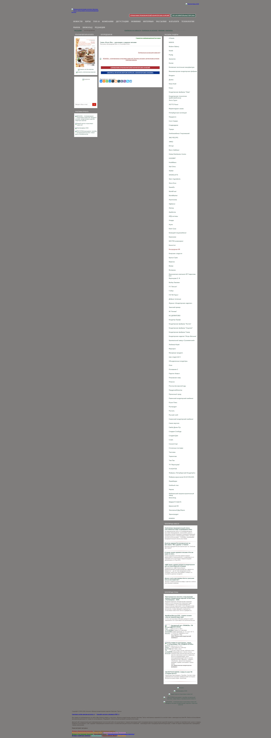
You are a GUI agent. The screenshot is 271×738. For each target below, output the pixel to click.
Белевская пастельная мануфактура (181, 67)
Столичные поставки (176, 448)
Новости (77, 21)
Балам (171, 63)
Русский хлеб (173, 415)
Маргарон (172, 349)
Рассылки (161, 21)
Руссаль (171, 411)
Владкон (172, 75)
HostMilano (172, 162)
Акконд (171, 208)
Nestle (171, 50)
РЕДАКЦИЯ (100, 27)
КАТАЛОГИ (174, 21)
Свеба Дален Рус (175, 427)
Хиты (88, 21)
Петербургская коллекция (178, 113)
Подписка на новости (132, 30)
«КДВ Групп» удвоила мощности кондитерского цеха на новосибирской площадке (180, 565)
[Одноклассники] (104, 81)
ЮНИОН (172, 518)
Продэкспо (172, 117)
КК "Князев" (173, 311)
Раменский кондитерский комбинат (181, 398)
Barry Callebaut (174, 150)
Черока (171, 489)
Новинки (136, 21)
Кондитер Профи (175, 320)
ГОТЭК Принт (173, 295)
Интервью (148, 21)
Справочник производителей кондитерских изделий (149, 15)
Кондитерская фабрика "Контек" (180, 324)
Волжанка (172, 270)
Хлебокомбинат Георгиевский (179, 133)
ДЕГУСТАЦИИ (122, 21)
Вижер (171, 266)
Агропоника (173, 200)
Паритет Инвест (174, 373)
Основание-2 (173, 369)
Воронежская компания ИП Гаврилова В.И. (182, 274)
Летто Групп (173, 100)
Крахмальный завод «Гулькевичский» (182, 340)
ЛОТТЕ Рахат (173, 104)
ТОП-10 (96, 21)
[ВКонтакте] (101, 81)
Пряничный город (175, 394)
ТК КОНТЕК (173, 469)
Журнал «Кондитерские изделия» (180, 303)
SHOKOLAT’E (173, 175)
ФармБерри (173, 481)
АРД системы (173, 216)
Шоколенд (172, 498)
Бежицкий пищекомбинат (177, 233)
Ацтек (171, 224)
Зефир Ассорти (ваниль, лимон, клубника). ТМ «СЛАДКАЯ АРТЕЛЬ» (182, 643)
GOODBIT (172, 158)
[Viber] (124, 81)
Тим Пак (172, 460)
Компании (107, 21)
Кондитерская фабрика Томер (179, 332)
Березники (172, 237)
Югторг (171, 146)
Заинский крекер (174, 307)
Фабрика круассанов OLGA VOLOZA (181, 477)
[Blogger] (116, 81)
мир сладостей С (175, 357)
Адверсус (172, 204)
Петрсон (172, 382)
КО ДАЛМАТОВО (174, 315)
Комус (171, 88)
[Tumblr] (121, 81)
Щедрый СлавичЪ (175, 502)
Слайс (171, 440)
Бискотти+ (172, 245)
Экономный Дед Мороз (177, 510)
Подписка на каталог (150, 30)
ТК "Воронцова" (174, 464)
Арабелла (172, 212)
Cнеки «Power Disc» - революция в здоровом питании (118, 42)
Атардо (171, 220)
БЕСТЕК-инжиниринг (176, 241)
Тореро (171, 129)
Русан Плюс (173, 402)
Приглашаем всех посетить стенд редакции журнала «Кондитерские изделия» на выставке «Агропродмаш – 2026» (180, 598)
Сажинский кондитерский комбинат (181, 419)
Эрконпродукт (173, 514)
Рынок (76, 27)
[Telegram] (130, 81)
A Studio (171, 38)
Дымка (171, 79)
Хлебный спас (174, 485)
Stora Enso (172, 183)
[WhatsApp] (107, 81)
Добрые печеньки (175, 299)
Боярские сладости (175, 253)
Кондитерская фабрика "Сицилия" (181, 328)
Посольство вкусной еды (177, 386)
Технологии (187, 21)
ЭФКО (171, 142)
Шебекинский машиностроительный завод (181, 494)
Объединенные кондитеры (178, 361)
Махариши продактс (176, 353)
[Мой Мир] (110, 81)
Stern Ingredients (174, 179)
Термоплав (173, 456)
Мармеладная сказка (176, 108)
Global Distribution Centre (177, 154)
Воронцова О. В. (174, 278)
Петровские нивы (175, 377)
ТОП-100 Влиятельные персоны (183, 15)
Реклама (161, 30)
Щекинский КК (174, 506)
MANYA (171, 42)
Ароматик (172, 59)
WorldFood (172, 191)
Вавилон (172, 262)
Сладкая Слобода (175, 431)
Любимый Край (174, 344)
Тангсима (172, 452)
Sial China (172, 166)
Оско (170, 365)
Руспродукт (173, 406)
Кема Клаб (172, 84)
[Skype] (127, 81)
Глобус (171, 291)
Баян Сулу (172, 228)
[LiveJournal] (119, 81)
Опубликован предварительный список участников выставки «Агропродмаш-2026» (178, 528)
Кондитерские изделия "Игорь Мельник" (183, 336)
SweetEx (172, 187)
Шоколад (87, 27)
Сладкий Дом (173, 435)
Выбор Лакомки (174, 282)
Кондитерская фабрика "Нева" (179, 92)
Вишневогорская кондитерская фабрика (183, 71)
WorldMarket (173, 195)
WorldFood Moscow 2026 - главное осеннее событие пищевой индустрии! (178, 616)
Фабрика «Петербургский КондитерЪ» (182, 473)
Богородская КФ (174, 249)
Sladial (171, 171)
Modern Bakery (174, 46)
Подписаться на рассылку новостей (149, 52)
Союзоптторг (173, 444)
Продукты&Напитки (175, 390)
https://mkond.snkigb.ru (102, 717)
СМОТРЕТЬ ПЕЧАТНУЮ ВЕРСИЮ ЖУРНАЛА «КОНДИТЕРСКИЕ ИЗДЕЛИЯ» (130, 72)
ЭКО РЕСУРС (173, 137)
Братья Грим (173, 257)
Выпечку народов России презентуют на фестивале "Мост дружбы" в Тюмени (177, 543)
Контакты (169, 30)
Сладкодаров (173, 125)
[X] (113, 81)
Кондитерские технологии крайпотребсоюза (178, 96)
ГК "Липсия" (173, 286)
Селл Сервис (173, 121)
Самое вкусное (174, 423)
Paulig (171, 55)
